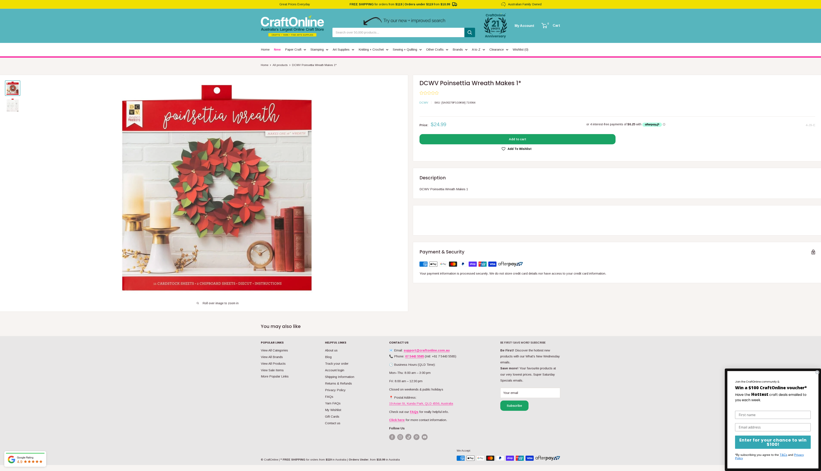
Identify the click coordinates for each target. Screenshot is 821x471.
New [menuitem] (277, 49)
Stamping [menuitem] (317, 49)
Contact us (332, 423)
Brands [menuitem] (458, 49)
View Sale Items (272, 370)
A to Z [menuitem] (476, 49)
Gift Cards (332, 416)
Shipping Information (339, 377)
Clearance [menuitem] (496, 49)
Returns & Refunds (338, 383)
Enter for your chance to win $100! (773, 442)
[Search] (469, 32)
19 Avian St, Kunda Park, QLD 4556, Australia (421, 403)
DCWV (423, 102)
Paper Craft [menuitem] (293, 49)
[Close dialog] (817, 372)
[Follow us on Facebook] (392, 437)
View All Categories (274, 350)
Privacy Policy (335, 390)
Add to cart (517, 139)
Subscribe (514, 405)
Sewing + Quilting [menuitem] (405, 49)
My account (524, 26)
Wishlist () (520, 49)
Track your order (336, 363)
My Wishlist (333, 410)
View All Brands (272, 357)
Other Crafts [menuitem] (435, 49)
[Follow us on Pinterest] (416, 437)
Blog (328, 357)
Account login (334, 370)
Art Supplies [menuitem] (341, 49)
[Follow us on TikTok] (408, 438)
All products (280, 65)
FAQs (329, 396)
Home (264, 65)
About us (331, 350)
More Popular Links (275, 376)
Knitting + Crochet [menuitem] (371, 49)
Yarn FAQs (333, 403)
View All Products (273, 363)
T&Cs (783, 454)
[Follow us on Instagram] (400, 437)
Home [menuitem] (265, 49)
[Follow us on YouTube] (425, 437)
